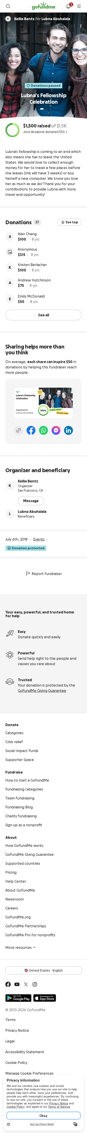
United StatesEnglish (46, 970)
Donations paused (45, 85)
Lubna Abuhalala (32, 511)
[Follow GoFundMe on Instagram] (34, 984)
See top (72, 222)
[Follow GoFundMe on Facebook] (8, 984)
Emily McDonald (31, 296)
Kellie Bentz (28, 481)
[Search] (8, 6)
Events (39, 539)
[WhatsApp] (43, 430)
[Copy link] (18, 430)
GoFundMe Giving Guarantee (42, 691)
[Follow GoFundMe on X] (25, 984)
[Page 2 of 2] (46, 109)
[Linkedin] (68, 430)
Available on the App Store (44, 998)
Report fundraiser (47, 574)
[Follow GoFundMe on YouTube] (16, 984)
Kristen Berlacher (32, 265)
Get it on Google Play (18, 998)
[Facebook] (31, 430)
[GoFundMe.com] (43, 6)
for (42, 19)
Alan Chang (27, 234)
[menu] (79, 6)
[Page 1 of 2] (42, 109)
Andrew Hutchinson (34, 280)
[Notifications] (68, 6)
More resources (18, 947)
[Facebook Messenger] (56, 430)
